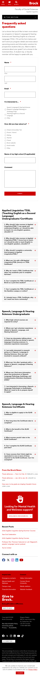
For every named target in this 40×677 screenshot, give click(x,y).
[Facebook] (3, 559)
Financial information (9, 589)
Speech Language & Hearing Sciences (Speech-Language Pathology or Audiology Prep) (18, 109)
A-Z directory (8, 641)
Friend (9, 140)
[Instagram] (12, 559)
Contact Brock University (25, 582)
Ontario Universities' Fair (14, 130)
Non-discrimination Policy (10, 623)
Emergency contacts (9, 578)
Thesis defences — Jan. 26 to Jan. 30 (14, 478)
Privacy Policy (32, 669)
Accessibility (13, 627)
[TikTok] (22, 635)
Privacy (4, 627)
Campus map (6, 586)
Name (7, 62)
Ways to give (7, 608)
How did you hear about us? (16, 124)
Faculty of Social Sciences (26, 9)
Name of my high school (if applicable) (19, 154)
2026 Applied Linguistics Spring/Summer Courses (18, 531)
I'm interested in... (12, 102)
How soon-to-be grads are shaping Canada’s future (19, 484)
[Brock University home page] (33, 3)
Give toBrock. (7, 598)
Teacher (9, 138)
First (5, 73)
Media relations (25, 586)
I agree (20, 673)
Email (7, 89)
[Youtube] (21, 559)
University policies (7, 625)
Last (5, 83)
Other (8, 118)
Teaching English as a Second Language (16, 114)
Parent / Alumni (11, 132)
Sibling (9, 135)
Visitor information (26, 578)
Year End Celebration (9, 534)
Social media (11, 145)
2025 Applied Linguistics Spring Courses (15, 538)
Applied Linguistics (32, 12)
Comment (8, 167)
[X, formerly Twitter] (8, 559)
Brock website (11, 143)
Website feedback (26, 589)
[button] (20, 228)
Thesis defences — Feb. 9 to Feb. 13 (14, 474)
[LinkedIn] (16, 559)
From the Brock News (11, 470)
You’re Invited (6, 548)
